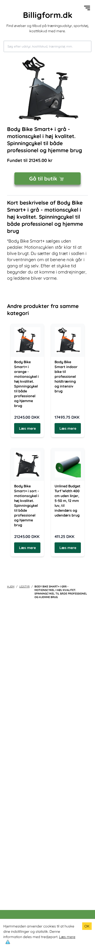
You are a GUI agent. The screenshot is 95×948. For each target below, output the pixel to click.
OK (86, 926)
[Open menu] (87, 8)
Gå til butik (43, 178)
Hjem (10, 586)
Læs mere (67, 937)
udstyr (24, 586)
